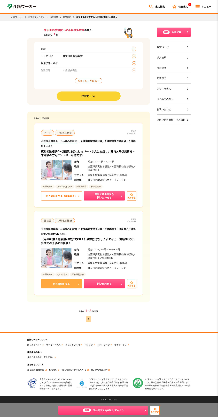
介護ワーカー (17, 17)
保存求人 (183, 6)
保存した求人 (164, 88)
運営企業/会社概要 (35, 370)
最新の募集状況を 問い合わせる (104, 196)
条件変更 (155, 412)
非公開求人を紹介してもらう (104, 410)
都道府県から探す (36, 17)
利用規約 (53, 370)
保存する (132, 198)
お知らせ (88, 345)
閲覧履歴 (161, 78)
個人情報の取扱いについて (74, 370)
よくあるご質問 (72, 345)
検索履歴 (161, 67)
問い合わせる (104, 283)
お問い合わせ (164, 109)
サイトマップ (120, 345)
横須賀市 (67, 17)
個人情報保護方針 (99, 370)
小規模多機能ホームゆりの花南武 (59, 141)
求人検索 (160, 6)
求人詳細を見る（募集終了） (61, 196)
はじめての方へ (165, 99)
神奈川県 (54, 17)
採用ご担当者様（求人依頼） (172, 119)
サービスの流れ (53, 345)
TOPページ (163, 47)
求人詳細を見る (61, 283)
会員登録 (172, 32)
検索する (86, 96)
